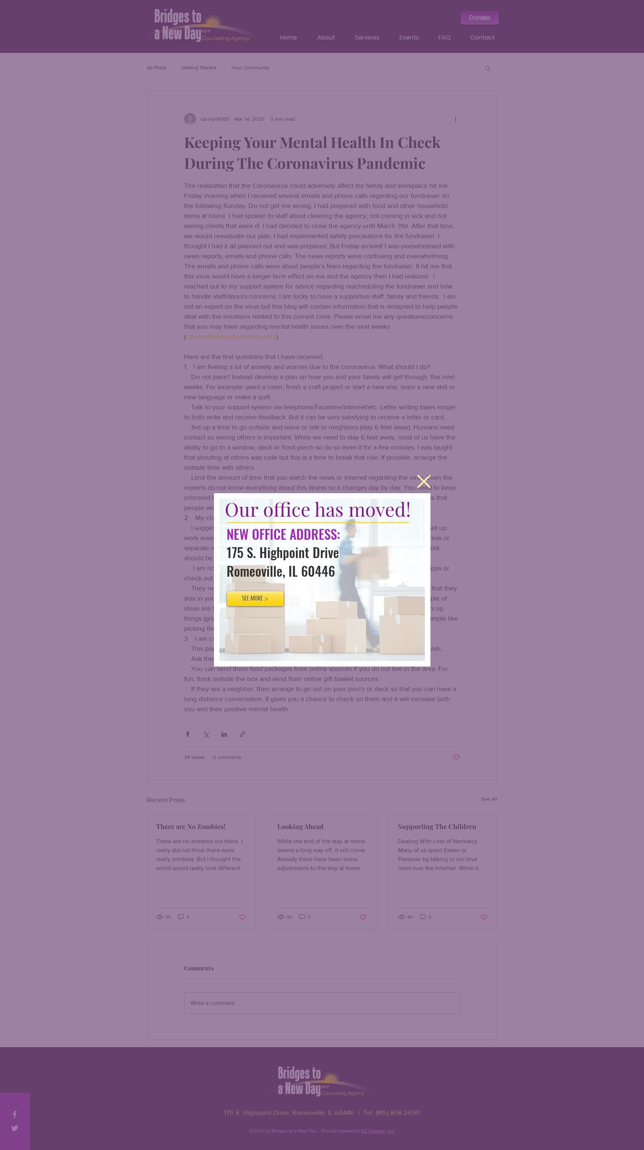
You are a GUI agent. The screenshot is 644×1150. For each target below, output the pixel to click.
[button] (423, 481)
